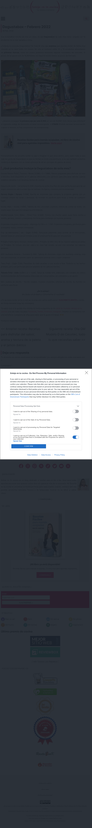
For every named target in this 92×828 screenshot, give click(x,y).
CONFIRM (28, 446)
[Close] (87, 373)
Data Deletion (32, 455)
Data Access (46, 455)
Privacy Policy (59, 455)
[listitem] (46, 406)
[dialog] (46, 414)
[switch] (76, 411)
